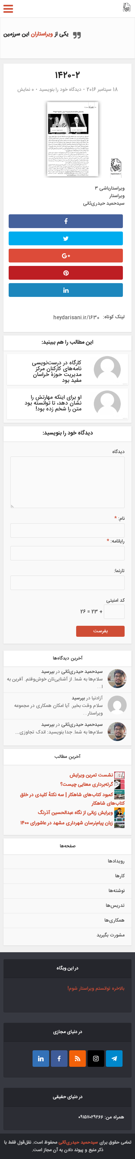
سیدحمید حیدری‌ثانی (82, 672)
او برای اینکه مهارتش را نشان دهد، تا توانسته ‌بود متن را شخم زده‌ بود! (53, 403)
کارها (120, 876)
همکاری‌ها (115, 920)
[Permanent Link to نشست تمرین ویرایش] (119, 775)
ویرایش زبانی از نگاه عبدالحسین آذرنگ (75, 813)
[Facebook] (59, 1058)
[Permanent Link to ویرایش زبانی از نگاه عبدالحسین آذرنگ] (119, 813)
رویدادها (116, 861)
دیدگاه (118, 452)
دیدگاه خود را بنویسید (60, 90)
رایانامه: (116, 541)
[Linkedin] (41, 1058)
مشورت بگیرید (111, 935)
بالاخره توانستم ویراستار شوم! (96, 989)
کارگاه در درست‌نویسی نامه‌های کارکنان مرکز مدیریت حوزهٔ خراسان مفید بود (56, 371)
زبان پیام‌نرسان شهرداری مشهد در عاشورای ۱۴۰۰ (66, 823)
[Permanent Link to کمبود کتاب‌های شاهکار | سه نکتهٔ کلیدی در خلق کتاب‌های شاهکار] (119, 795)
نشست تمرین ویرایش (91, 775)
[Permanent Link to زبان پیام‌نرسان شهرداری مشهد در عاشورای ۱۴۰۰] (119, 823)
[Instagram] (96, 1058)
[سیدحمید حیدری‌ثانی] (127, 8)
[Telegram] (114, 1058)
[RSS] (77, 1058)
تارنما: (119, 571)
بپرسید (47, 672)
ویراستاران (42, 34)
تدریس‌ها (115, 906)
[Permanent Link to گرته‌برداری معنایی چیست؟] (119, 785)
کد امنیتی (115, 601)
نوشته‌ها (117, 891)
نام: (119, 519)
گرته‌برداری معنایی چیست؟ (86, 785)
